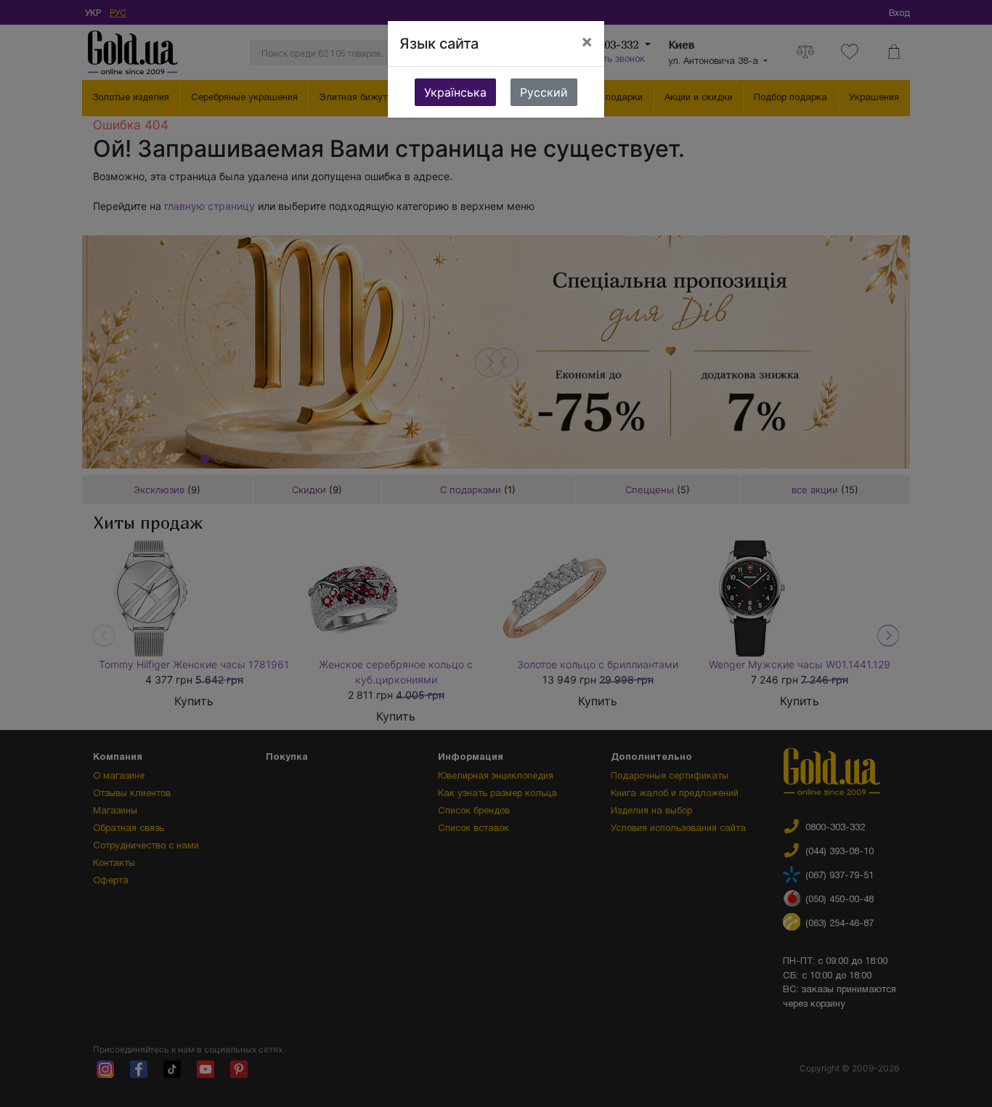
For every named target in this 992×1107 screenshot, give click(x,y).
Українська (455, 92)
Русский (544, 92)
